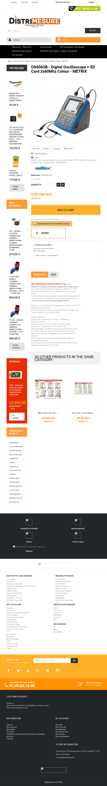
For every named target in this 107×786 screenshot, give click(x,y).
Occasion (57, 617)
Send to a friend (40, 153)
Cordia (9, 648)
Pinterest (69, 148)
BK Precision (11, 634)
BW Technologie (13, 639)
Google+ (57, 148)
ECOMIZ (59, 782)
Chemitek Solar (12, 646)
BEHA (56, 629)
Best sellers (11, 729)
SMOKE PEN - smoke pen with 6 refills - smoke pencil (16, 97)
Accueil (13, 61)
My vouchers (60, 734)
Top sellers (16, 68)
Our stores (10, 731)
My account (62, 718)
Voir (55, 622)
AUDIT (56, 608)
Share (46, 148)
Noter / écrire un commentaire (46, 255)
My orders (59, 724)
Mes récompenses (62, 736)
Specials (14, 361)
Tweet (36, 148)
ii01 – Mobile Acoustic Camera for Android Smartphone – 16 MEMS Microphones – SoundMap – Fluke (16, 240)
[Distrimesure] (34, 21)
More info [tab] (40, 274)
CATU (9, 641)
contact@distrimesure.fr (65, 757)
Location (57, 612)
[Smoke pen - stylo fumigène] (15, 84)
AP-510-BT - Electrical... (83, 413)
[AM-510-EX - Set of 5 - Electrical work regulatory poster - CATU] (48, 389)
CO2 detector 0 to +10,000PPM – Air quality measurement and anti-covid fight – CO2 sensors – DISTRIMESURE (16, 135)
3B (54, 627)
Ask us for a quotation (94, 685)
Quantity (36, 184)
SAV (55, 619)
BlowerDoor (11, 636)
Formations (58, 610)
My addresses (60, 729)
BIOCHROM (58, 632)
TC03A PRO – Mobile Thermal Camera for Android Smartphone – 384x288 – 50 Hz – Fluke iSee (16, 284)
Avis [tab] (53, 274)
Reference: (35, 175)
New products (15, 204)
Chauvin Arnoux (12, 644)
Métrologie (57, 615)
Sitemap (10, 739)
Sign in (16, 40)
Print (36, 157)
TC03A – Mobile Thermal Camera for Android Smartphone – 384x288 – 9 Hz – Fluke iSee (16, 327)
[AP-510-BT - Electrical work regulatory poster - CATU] (83, 389)
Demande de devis (62, 2)
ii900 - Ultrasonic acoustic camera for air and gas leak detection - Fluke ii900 (16, 390)
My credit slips (60, 727)
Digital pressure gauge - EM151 (15, 173)
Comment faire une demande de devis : (45, 219)
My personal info (61, 731)
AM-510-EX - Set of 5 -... (48, 413)
